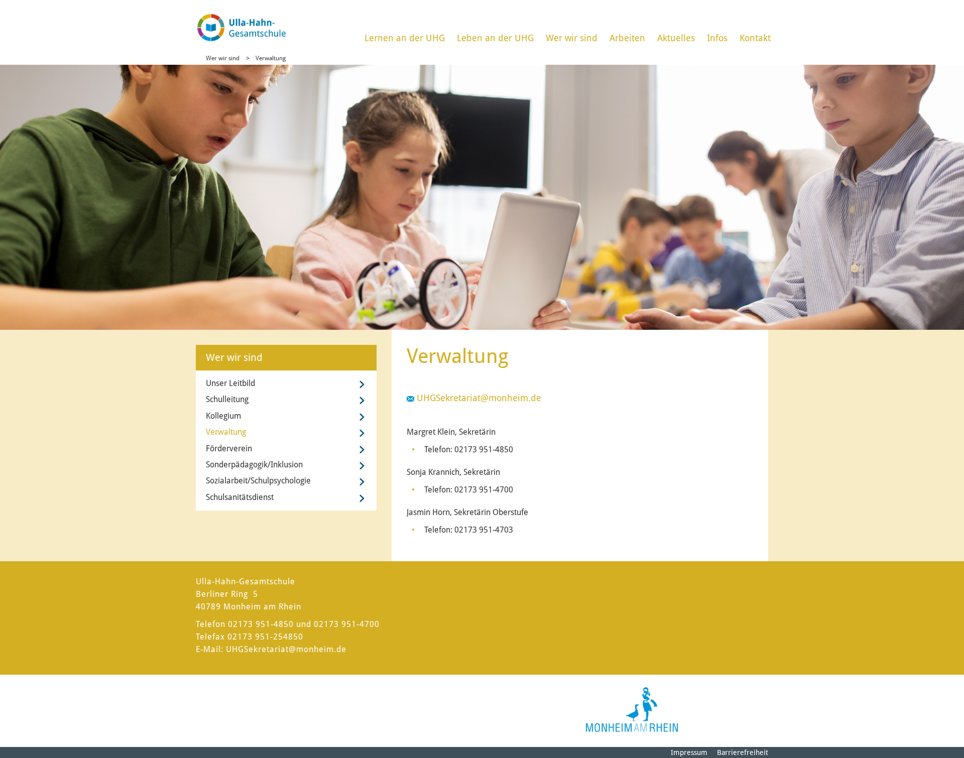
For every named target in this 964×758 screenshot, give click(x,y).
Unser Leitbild (230, 383)
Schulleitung (227, 399)
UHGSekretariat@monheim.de (480, 398)
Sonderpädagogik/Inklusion (254, 464)
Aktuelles (676, 38)
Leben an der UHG (495, 38)
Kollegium (223, 416)
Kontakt (755, 38)
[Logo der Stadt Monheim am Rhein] (632, 709)
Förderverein (229, 448)
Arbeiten (627, 38)
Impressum (689, 752)
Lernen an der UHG (405, 38)
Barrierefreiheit (742, 752)
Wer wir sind (571, 38)
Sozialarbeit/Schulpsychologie (258, 480)
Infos (717, 38)
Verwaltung (271, 58)
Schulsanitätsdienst (240, 497)
